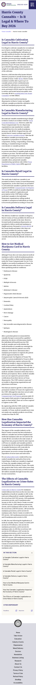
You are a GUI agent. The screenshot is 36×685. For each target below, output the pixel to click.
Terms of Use (18, 673)
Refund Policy (18, 676)
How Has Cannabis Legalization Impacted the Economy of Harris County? (17, 591)
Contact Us (18, 667)
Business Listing (18, 658)
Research (18, 661)
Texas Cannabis (6, 31)
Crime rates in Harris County (11, 490)
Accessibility (18, 683)
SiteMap (18, 680)
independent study (12, 457)
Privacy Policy (18, 670)
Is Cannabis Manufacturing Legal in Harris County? (17, 565)
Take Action (18, 636)
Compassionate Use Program (11, 396)
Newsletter (18, 654)
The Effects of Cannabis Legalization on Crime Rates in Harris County (17, 597)
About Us (18, 664)
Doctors (18, 651)
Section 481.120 (26, 226)
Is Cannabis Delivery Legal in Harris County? (15, 577)
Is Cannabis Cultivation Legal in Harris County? (16, 558)
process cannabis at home (16, 135)
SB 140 (21, 79)
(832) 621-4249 (22, 4)
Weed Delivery (18, 648)
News (18, 632)
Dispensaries (18, 645)
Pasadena (6, 610)
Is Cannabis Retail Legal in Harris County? (17, 571)
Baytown (21, 610)
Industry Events (18, 642)
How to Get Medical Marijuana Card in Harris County (16, 584)
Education (18, 639)
